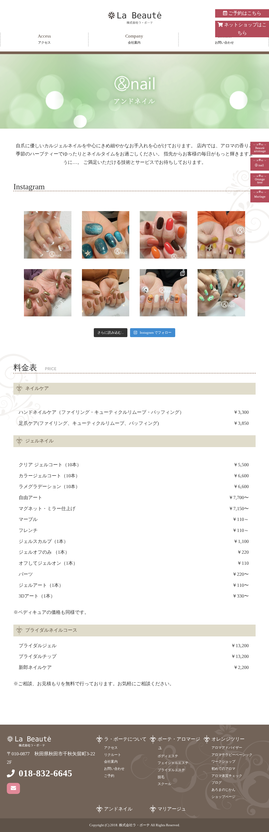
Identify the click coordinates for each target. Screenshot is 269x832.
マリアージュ (172, 809)
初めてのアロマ (223, 769)
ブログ (216, 782)
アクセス (111, 748)
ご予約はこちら (244, 13)
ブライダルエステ (171, 770)
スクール (164, 784)
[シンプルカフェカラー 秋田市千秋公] (105, 292)
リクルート (112, 755)
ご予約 (109, 776)
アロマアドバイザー (226, 748)
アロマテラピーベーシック (231, 755)
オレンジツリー (228, 739)
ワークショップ (223, 761)
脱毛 (161, 777)
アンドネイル (118, 809)
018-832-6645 (45, 773)
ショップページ (223, 797)
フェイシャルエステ (173, 763)
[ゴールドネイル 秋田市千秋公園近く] (47, 292)
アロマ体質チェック (226, 776)
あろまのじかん (223, 790)
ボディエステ (168, 756)
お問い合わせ (114, 769)
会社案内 (111, 761)
